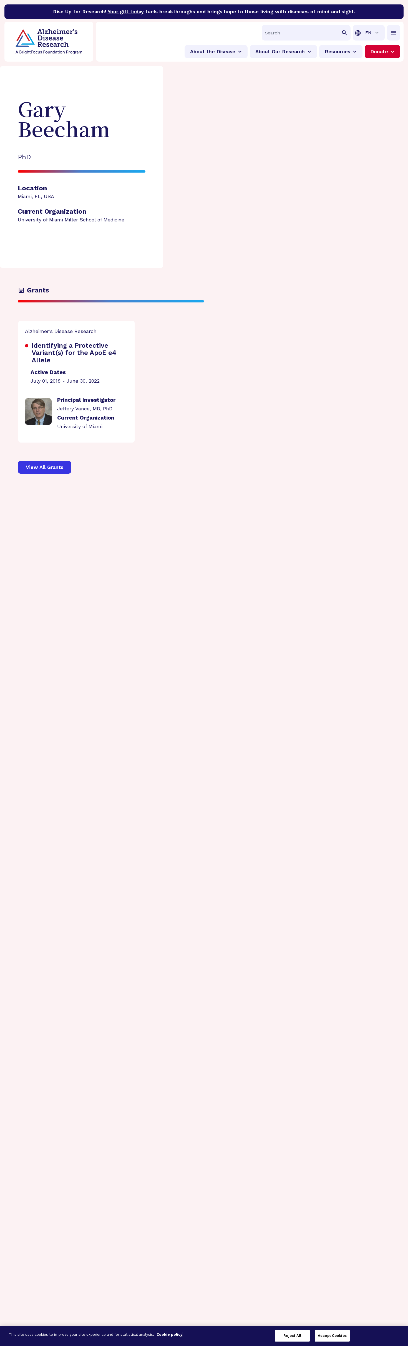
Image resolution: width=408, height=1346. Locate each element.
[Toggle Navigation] (393, 33)
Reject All (292, 1336)
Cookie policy (169, 1334)
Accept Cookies (332, 1336)
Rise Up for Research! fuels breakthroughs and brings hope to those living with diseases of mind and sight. (204, 11)
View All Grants (44, 467)
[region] (204, 1336)
